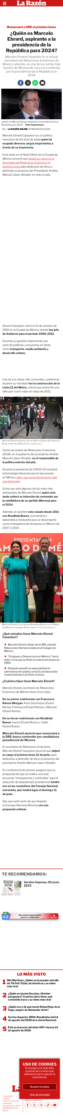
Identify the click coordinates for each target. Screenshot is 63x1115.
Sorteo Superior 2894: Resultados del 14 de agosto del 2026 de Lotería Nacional (33, 1019)
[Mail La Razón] (42, 83)
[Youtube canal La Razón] (55, 1105)
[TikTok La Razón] (48, 1105)
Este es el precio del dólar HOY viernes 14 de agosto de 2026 (33, 1029)
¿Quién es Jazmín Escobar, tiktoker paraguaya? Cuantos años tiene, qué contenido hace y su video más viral (30, 996)
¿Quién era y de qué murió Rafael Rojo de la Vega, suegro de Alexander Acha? (34, 1008)
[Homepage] (31, 3)
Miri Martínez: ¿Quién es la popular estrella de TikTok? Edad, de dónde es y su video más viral (33, 983)
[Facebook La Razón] (21, 83)
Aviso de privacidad (40, 1094)
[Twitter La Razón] (28, 83)
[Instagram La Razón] (41, 1105)
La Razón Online (18, 129)
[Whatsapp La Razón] (35, 83)
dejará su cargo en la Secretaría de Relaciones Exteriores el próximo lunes (28, 162)
